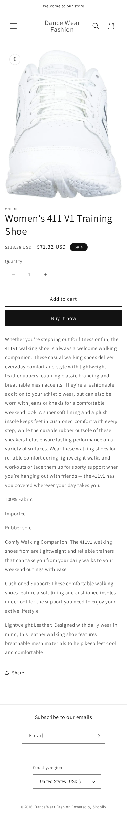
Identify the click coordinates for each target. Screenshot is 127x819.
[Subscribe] (97, 736)
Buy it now (64, 318)
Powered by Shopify (88, 806)
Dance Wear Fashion (53, 806)
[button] (13, 26)
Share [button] (18, 673)
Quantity (13, 261)
